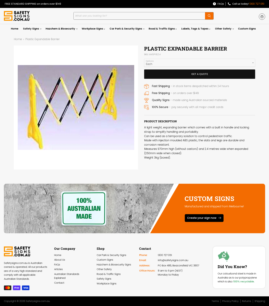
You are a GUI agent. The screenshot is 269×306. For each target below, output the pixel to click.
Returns (246, 301)
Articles (58, 269)
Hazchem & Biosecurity (61, 28)
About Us (59, 260)
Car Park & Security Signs (126, 28)
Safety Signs (31, 28)
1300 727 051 (256, 4)
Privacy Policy (230, 301)
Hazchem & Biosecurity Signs (114, 264)
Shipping (260, 301)
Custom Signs (247, 28)
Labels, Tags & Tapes (195, 28)
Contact (59, 283)
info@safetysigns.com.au (173, 260)
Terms (215, 301)
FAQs (220, 4)
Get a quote (199, 74)
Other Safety (223, 28)
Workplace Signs (93, 28)
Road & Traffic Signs (162, 28)
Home (14, 28)
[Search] (209, 15)
